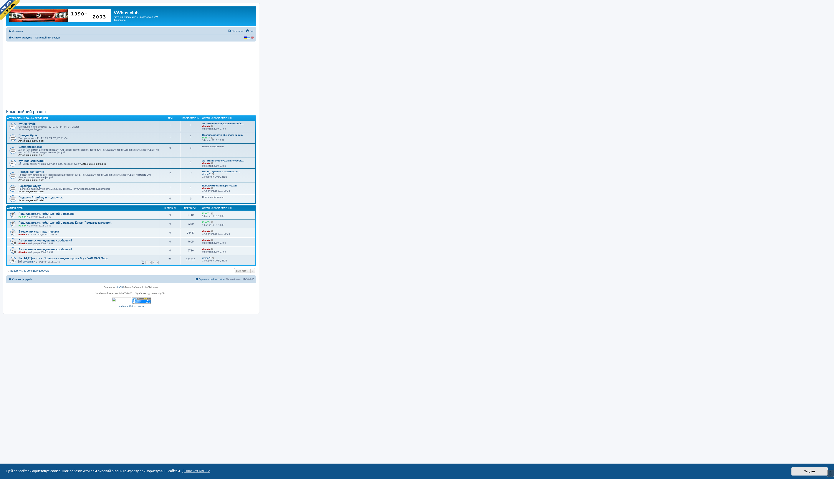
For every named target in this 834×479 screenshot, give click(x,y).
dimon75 (206, 174)
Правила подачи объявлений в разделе (46, 213)
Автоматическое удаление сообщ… (223, 123)
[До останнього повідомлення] (212, 213)
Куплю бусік (27, 123)
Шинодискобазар (30, 146)
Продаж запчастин (31, 171)
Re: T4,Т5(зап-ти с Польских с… (221, 171)
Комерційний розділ (26, 111)
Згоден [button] (809, 471)
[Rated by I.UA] (121, 301)
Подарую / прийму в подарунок (40, 197)
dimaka (206, 126)
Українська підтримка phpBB (150, 293)
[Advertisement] (131, 75)
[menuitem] (15, 31)
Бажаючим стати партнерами (219, 185)
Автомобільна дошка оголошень (28, 118)
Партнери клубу (29, 186)
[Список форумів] (60, 15)
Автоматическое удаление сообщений (45, 240)
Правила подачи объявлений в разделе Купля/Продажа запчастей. (65, 222)
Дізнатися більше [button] (196, 471)
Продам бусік (27, 135)
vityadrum (28, 261)
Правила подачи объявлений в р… (223, 135)
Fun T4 (206, 137)
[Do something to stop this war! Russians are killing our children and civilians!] (10, 10)
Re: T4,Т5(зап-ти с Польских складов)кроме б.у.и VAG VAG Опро (63, 258)
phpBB (119, 287)
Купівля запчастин (31, 161)
